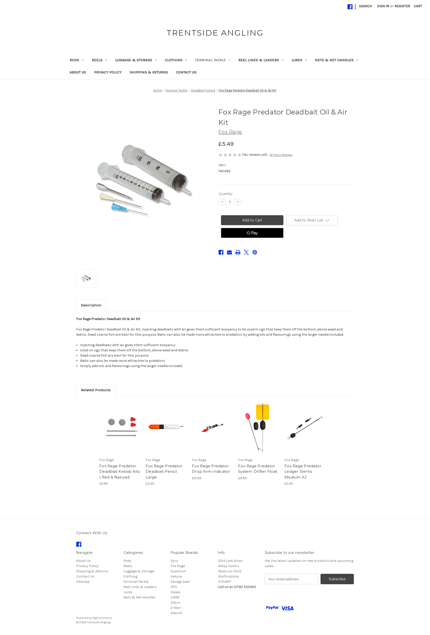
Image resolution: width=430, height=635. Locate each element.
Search (365, 6)
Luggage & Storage (133, 60)
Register (402, 6)
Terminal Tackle (210, 60)
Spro (174, 561)
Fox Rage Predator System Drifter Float (257, 469)
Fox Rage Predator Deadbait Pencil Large (164, 471)
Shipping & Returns (149, 72)
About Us (78, 72)
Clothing (173, 60)
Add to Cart (166, 432)
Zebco (175, 602)
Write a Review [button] (280, 155)
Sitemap (83, 582)
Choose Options (120, 432)
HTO (173, 587)
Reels (97, 60)
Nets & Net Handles (334, 60)
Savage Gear (180, 582)
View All (176, 613)
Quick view (116, 423)
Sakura (176, 576)
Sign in (383, 6)
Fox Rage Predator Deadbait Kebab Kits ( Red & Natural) (119, 471)
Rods (74, 60)
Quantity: (225, 194)
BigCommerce (102, 618)
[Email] (229, 252)
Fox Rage (177, 566)
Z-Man (175, 608)
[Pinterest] (254, 252)
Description (91, 305)
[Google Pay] (252, 233)
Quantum (178, 571)
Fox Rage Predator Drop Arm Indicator (211, 469)
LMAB (174, 597)
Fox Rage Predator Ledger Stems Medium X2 (302, 471)
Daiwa (175, 592)
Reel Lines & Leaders (258, 60)
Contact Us (186, 72)
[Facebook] (350, 6)
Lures (297, 60)
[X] (246, 252)
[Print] (237, 252)
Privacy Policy (108, 72)
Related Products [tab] (96, 390)
